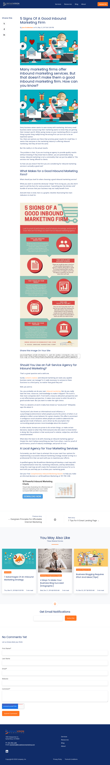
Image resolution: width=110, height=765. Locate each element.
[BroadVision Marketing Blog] (55, 519)
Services (58, 4)
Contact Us (103, 4)
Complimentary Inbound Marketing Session (47, 474)
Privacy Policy (57, 759)
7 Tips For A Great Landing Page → (83, 520)
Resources (68, 4)
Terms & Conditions (71, 759)
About (83, 4)
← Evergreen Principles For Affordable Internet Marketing (25, 520)
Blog (76, 4)
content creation (31, 378)
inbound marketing (53, 391)
